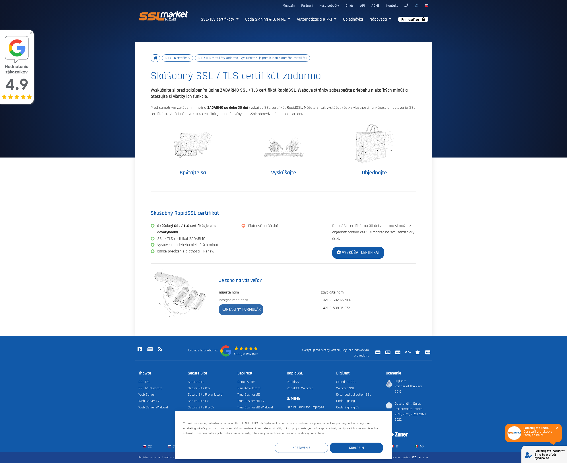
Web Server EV (148, 401)
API (362, 5)
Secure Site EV (198, 401)
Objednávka (353, 19)
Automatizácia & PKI (315, 19)
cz (149, 446)
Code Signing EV (347, 407)
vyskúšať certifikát (360, 252)
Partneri (307, 5)
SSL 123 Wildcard (150, 388)
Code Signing (345, 401)
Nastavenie (301, 447)
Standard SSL (346, 382)
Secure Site (196, 382)
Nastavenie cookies (398, 457)
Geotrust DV (246, 382)
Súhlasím (356, 447)
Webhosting (171, 457)
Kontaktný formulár (241, 309)
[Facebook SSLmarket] (139, 349)
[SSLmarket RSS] (159, 349)
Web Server (146, 394)
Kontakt (392, 5)
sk (174, 446)
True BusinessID (248, 394)
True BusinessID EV (250, 401)
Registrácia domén (149, 457)
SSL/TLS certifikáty (218, 19)
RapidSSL (293, 382)
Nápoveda (379, 19)
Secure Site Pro (199, 388)
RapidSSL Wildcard (300, 388)
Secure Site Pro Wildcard (205, 394)
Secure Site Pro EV (201, 407)
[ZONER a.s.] (395, 431)
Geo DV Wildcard (248, 388)
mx (421, 446)
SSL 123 (144, 382)
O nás (349, 5)
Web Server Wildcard (153, 407)
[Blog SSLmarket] (149, 349)
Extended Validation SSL (353, 394)
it (396, 446)
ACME (375, 5)
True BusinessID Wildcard (255, 407)
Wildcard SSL (345, 388)
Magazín (289, 5)
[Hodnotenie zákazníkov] (239, 351)
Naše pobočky (329, 5)
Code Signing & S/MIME (266, 19)
